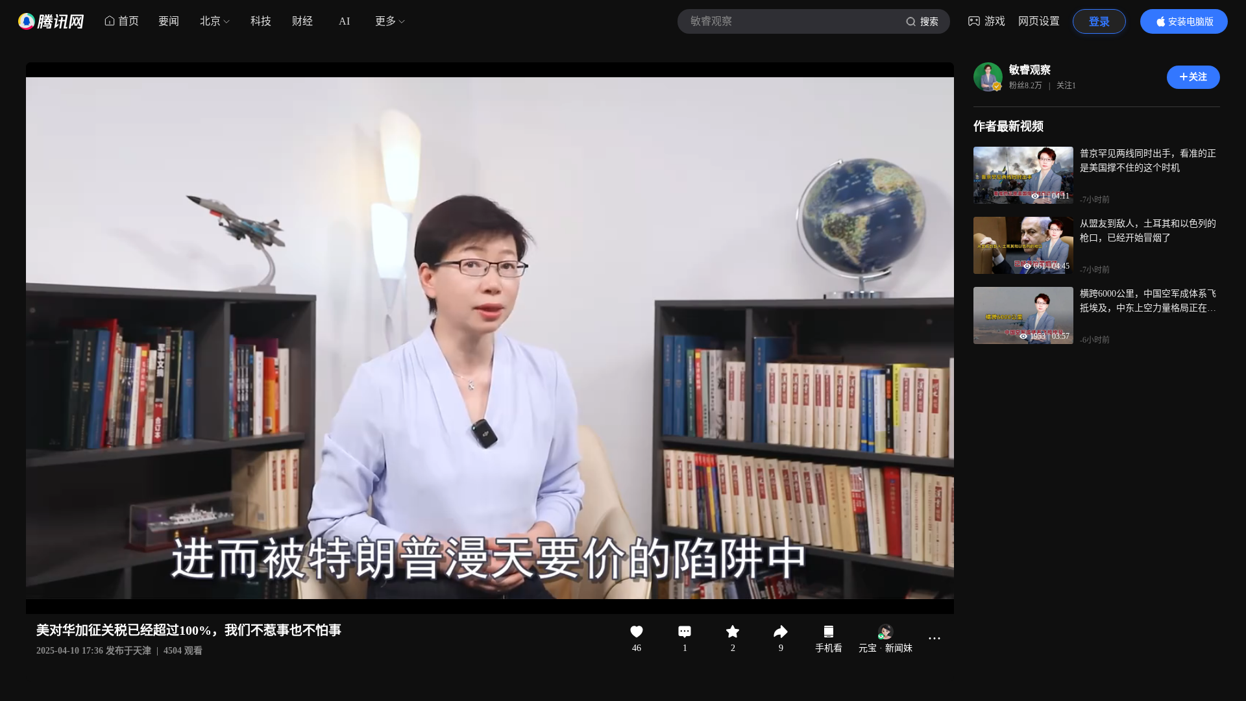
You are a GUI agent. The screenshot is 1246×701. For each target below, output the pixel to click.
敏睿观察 (1030, 69)
